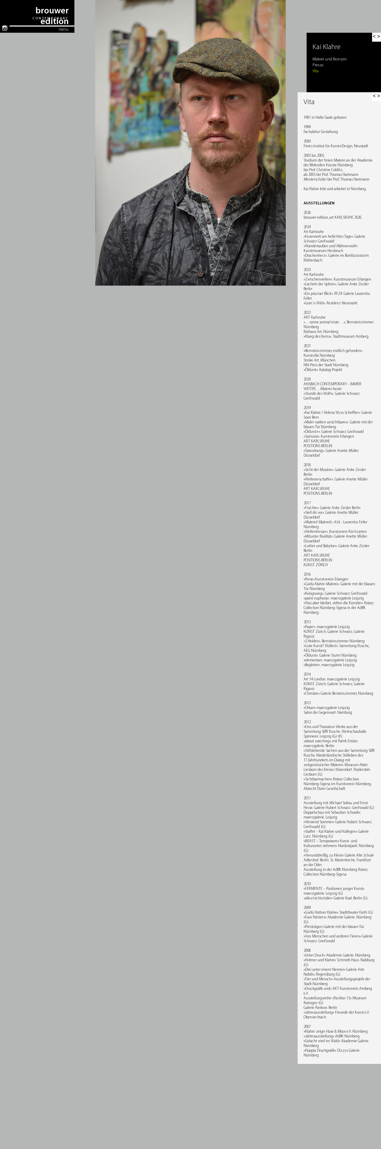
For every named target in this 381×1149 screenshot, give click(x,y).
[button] (376, 96)
